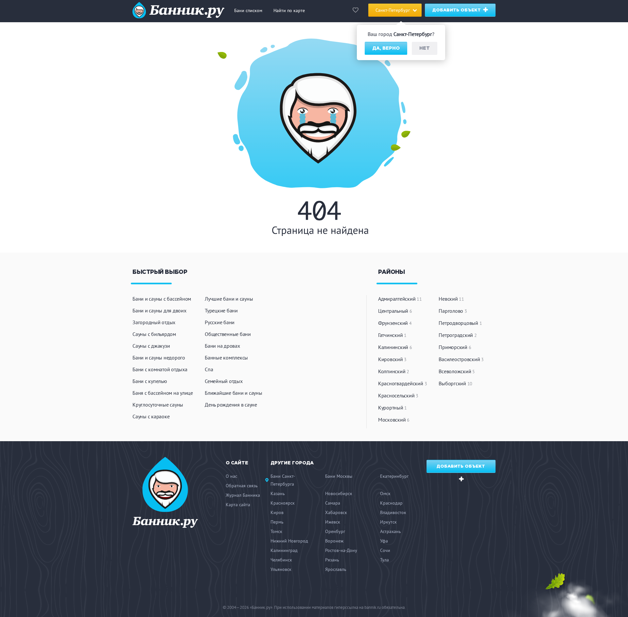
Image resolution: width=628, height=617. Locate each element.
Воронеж (334, 541)
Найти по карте (289, 10)
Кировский (392, 359)
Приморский (455, 347)
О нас (231, 476)
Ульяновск (280, 569)
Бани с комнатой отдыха (159, 369)
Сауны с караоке (150, 416)
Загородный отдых (153, 322)
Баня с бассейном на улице (162, 393)
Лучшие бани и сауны (229, 298)
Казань (277, 493)
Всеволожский (457, 371)
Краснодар (391, 503)
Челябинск (281, 560)
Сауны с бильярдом (154, 334)
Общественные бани (228, 334)
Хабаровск (336, 512)
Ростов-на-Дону (341, 550)
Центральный (395, 311)
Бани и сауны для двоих (159, 310)
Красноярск (282, 503)
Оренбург (335, 531)
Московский (394, 419)
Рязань (332, 560)
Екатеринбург (394, 476)
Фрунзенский (395, 323)
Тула (384, 560)
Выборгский (455, 383)
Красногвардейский (402, 383)
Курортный (392, 407)
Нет (424, 48)
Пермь (277, 522)
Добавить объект (457, 10)
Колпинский (393, 371)
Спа (209, 369)
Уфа (384, 541)
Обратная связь (242, 486)
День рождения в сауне (231, 404)
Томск (276, 531)
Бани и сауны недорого (158, 357)
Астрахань (390, 531)
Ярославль (335, 569)
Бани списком (248, 10)
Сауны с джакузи (151, 345)
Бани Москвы (338, 476)
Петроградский (458, 335)
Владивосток (393, 512)
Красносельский (398, 395)
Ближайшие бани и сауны (233, 393)
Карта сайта (238, 505)
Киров (277, 512)
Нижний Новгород (289, 541)
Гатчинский (392, 335)
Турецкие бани (221, 310)
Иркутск (388, 522)
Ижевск (332, 522)
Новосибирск (338, 493)
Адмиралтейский (400, 298)
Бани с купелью (149, 381)
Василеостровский (461, 359)
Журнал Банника (243, 495)
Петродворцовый (460, 323)
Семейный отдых (224, 381)
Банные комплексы (226, 357)
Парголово (453, 311)
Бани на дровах (222, 345)
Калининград (284, 550)
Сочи (385, 550)
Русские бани (220, 322)
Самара (332, 503)
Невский (451, 298)
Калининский (395, 347)
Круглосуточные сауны (157, 404)
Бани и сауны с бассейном (161, 298)
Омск (385, 493)
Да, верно (386, 48)
